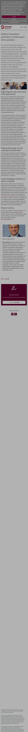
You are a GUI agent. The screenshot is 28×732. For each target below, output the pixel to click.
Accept (14, 16)
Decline (14, 19)
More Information (14, 22)
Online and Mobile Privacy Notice (12, 14)
